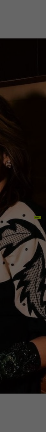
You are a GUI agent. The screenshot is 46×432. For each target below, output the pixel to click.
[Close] (31, 211)
